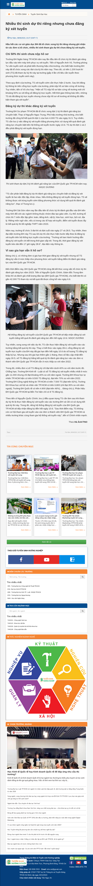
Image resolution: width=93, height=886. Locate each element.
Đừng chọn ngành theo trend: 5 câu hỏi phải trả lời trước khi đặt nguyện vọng (33, 834)
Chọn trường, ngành (21, 724)
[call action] (72, 563)
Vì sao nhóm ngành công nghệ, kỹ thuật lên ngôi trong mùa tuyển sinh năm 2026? (34, 825)
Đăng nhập (73, 2)
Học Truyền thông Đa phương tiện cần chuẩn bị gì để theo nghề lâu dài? (31, 830)
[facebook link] (21, 563)
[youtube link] (46, 563)
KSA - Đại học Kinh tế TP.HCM (16, 589)
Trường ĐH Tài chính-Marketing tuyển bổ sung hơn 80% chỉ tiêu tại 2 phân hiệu (73, 517)
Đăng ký (65, 2)
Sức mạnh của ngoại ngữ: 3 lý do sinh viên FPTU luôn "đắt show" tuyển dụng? (33, 849)
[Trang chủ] (10, 14)
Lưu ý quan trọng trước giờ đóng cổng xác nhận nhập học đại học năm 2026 (46, 517)
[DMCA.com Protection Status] (78, 859)
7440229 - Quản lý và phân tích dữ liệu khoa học (22, 626)
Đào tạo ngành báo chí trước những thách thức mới (24, 844)
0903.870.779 (81, 867)
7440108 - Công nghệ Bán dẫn (17, 629)
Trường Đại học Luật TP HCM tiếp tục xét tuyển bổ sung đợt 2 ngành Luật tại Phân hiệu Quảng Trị (45, 474)
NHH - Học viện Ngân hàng (15, 598)
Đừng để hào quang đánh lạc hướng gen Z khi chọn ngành (26, 813)
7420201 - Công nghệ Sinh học (17, 620)
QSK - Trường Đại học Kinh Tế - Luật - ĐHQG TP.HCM (24, 592)
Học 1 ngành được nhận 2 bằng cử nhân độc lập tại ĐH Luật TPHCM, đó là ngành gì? (35, 839)
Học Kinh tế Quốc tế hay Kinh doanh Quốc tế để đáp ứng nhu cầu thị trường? (43, 773)
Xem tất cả (46, 542)
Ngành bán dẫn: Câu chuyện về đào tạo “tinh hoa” (23, 803)
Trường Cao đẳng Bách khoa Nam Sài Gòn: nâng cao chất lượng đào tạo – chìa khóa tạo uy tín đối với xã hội (43, 808)
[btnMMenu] (9, 5)
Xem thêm (25, 487)
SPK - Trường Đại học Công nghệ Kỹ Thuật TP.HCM (23, 586)
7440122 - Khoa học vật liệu (16, 623)
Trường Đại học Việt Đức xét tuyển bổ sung (18, 474)
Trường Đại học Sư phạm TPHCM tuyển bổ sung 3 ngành (72, 474)
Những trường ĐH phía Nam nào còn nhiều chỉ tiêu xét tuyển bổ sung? (19, 517)
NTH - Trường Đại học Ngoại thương (18, 595)
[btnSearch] (74, 5)
